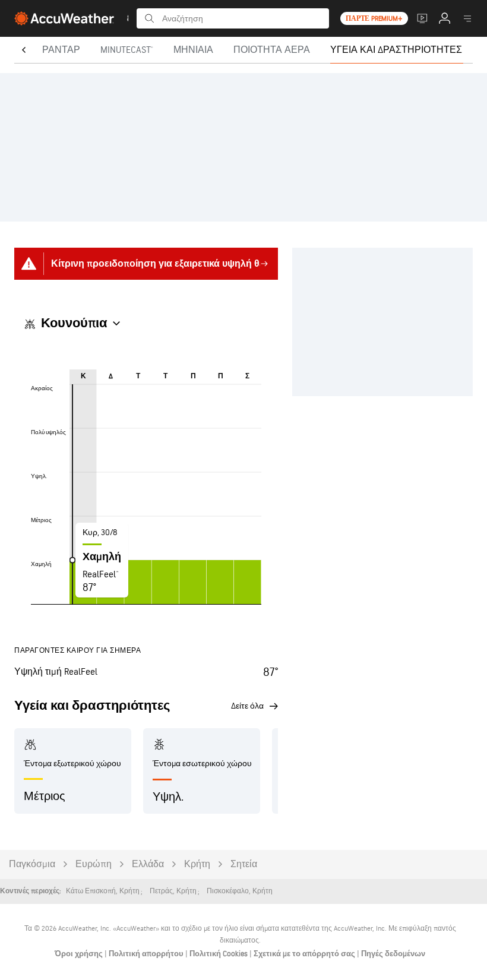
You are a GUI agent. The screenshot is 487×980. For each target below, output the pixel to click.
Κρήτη (197, 864)
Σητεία (243, 864)
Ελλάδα (148, 864)
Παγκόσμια (32, 864)
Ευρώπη (93, 864)
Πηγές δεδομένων (393, 954)
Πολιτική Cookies (219, 954)
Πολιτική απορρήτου (147, 954)
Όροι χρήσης (80, 954)
